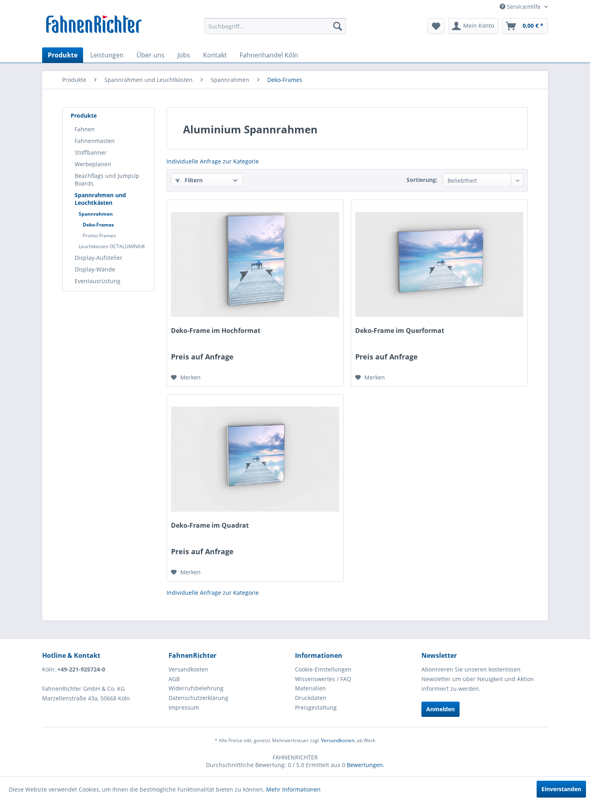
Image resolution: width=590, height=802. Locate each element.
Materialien (310, 688)
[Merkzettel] (436, 26)
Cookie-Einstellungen (323, 669)
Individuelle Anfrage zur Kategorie (213, 161)
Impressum (184, 707)
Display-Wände (95, 269)
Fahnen (85, 129)
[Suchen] (337, 26)
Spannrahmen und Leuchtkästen (100, 198)
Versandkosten (188, 669)
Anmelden (440, 709)
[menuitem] (275, 26)
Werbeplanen (93, 164)
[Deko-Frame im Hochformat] (255, 264)
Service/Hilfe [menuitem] (523, 6)
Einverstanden (561, 789)
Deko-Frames (98, 224)
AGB (174, 679)
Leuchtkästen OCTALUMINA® (112, 246)
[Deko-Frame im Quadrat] (255, 459)
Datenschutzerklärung (198, 698)
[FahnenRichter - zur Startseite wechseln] (94, 25)
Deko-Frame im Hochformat (215, 331)
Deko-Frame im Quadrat (210, 525)
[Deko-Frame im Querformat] (439, 264)
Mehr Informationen (293, 789)
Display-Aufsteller (98, 257)
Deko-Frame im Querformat (399, 331)
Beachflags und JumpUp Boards (107, 179)
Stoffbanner (91, 152)
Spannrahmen (96, 213)
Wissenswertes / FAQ (323, 679)
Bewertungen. (366, 765)
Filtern (193, 180)
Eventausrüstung (97, 281)
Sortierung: (422, 180)
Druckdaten (310, 698)
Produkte (84, 115)
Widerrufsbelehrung (196, 688)
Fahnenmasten (95, 141)
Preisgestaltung (316, 707)
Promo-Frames (99, 235)
